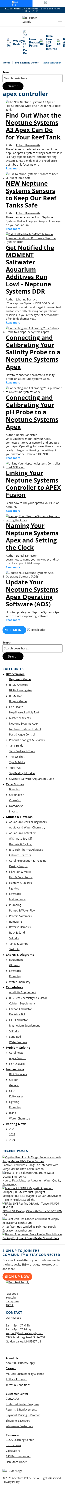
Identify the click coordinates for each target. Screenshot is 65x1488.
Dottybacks (16, 806)
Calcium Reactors (20, 855)
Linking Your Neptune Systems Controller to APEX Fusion (33, 484)
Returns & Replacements (21, 1409)
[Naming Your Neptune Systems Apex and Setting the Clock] (34, 520)
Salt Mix (14, 938)
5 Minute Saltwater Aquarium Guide (31, 779)
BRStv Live (15, 696)
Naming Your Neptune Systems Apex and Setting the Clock (32, 536)
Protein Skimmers (20, 916)
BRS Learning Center (27, 62)
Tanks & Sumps (18, 944)
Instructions (13, 1445)
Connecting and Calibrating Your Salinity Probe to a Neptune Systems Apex (33, 352)
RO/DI (12, 1113)
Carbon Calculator (20, 1009)
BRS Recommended (18, 1456)
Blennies (14, 789)
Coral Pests (16, 1052)
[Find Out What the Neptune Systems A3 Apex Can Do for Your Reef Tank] (34, 109)
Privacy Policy (11, 1482)
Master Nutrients (20, 718)
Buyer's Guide (18, 701)
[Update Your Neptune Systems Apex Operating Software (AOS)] (34, 576)
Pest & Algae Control (22, 734)
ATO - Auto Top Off (20, 838)
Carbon (13, 1080)
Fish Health (16, 707)
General (14, 1085)
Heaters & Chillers (20, 883)
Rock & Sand (17, 932)
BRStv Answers (18, 685)
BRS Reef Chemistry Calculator (28, 998)
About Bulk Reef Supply (20, 1363)
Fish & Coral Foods (20, 877)
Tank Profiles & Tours (22, 751)
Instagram (12, 1301)
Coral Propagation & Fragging (27, 860)
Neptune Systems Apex (23, 723)
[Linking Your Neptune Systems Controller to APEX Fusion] (34, 467)
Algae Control (17, 1058)
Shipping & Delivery (18, 1420)
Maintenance (17, 899)
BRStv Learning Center (20, 1440)
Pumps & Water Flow (22, 910)
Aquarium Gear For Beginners (28, 822)
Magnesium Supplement (24, 1025)
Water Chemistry (19, 982)
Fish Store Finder (16, 1462)
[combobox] (32, 78)
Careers (11, 1368)
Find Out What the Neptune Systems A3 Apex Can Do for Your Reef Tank (33, 126)
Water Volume (18, 1042)
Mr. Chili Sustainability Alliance (25, 1374)
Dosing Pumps (18, 866)
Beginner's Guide (20, 679)
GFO (11, 1091)
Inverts (13, 811)
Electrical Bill (17, 1014)
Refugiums (15, 921)
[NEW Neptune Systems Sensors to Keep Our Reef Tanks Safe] (34, 178)
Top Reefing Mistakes (22, 773)
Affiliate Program (16, 1379)
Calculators (13, 1451)
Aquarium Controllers (22, 833)
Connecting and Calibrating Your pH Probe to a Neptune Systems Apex (32, 412)
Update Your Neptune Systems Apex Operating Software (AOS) (32, 593)
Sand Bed (15, 1036)
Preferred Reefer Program (22, 1404)
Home (7, 62)
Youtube (11, 1297)
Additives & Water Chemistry (27, 827)
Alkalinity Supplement (22, 992)
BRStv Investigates (20, 690)
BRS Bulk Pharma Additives (26, 850)
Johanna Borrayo (26, 299)
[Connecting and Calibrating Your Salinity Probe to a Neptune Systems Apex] (34, 332)
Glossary (14, 965)
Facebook (12, 1293)
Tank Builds (16, 745)
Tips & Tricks (17, 762)
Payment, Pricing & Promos (23, 1415)
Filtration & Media (20, 872)
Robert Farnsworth (28, 145)
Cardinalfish (16, 795)
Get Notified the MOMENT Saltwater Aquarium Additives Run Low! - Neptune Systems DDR (30, 269)
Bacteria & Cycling (20, 844)
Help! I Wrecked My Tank (24, 712)
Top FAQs (15, 768)
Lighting (14, 888)
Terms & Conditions (18, 1385)
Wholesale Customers (19, 1426)
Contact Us (13, 1398)
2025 (12, 1134)
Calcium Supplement (22, 1003)
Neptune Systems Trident (25, 729)
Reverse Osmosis (20, 927)
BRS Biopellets (18, 1074)
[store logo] (32, 20)
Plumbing (15, 905)
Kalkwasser (16, 1096)
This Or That (16, 757)
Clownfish (15, 800)
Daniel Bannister (26, 435)
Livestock (15, 894)
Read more (13, 168)
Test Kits (14, 949)
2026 (12, 1129)
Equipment (16, 960)
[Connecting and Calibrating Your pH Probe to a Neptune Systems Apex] (34, 392)
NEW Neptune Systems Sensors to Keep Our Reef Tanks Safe (31, 194)
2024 (12, 1140)
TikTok (10, 1305)
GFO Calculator (18, 1020)
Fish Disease (17, 1064)
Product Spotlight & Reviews (27, 740)
